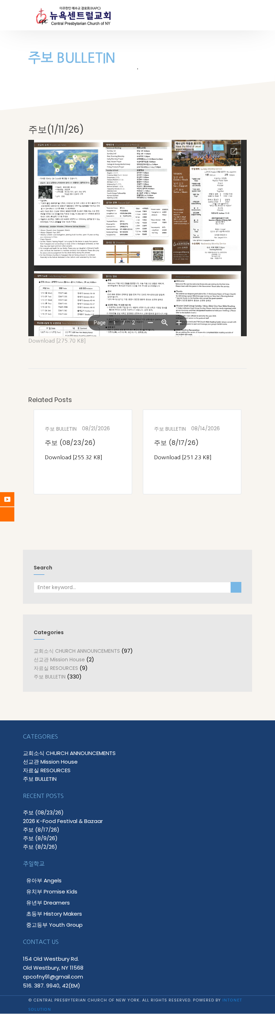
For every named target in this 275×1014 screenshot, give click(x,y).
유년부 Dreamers (48, 902)
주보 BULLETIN (61, 428)
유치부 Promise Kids (51, 891)
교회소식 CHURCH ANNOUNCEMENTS (77, 651)
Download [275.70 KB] (57, 340)
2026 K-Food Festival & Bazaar (63, 821)
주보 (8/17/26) (176, 442)
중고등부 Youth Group (54, 925)
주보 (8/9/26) (40, 838)
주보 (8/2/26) (40, 847)
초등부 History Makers (54, 913)
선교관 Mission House (59, 659)
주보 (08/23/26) (70, 442)
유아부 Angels (44, 880)
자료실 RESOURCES (56, 668)
